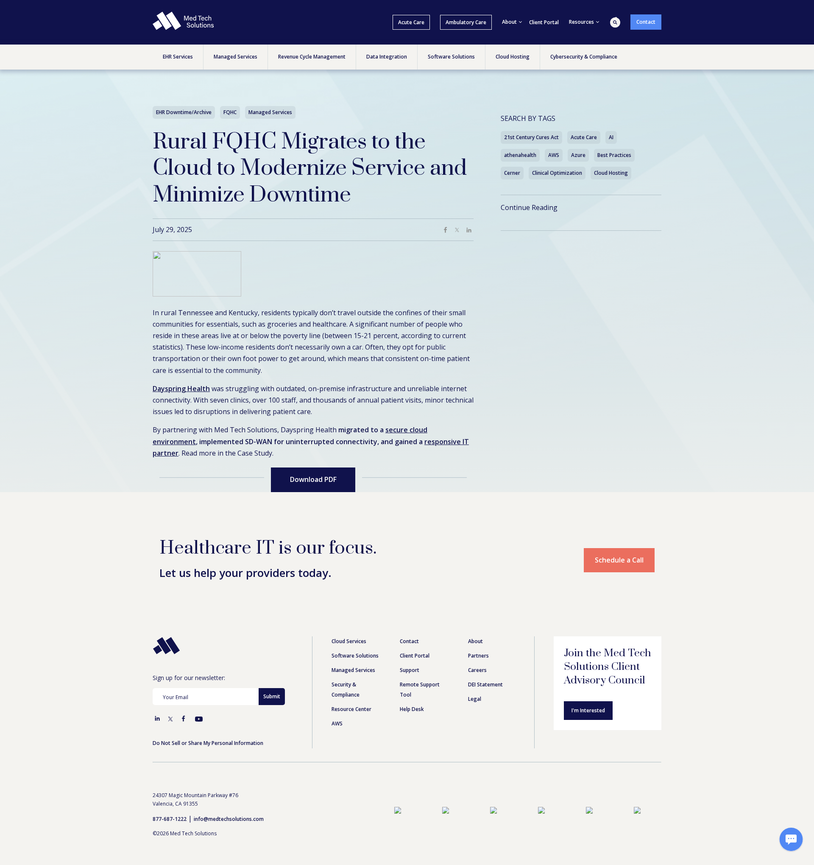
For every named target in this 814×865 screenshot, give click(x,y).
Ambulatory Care (466, 22)
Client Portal (544, 22)
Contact (645, 21)
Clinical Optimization (557, 172)
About (475, 641)
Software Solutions (355, 655)
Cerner (512, 172)
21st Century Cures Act (531, 137)
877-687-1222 (170, 819)
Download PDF (313, 479)
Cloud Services (349, 641)
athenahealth (520, 155)
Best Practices (614, 155)
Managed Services (353, 670)
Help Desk (412, 709)
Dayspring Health (181, 388)
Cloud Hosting (611, 172)
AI (611, 137)
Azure (578, 155)
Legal (474, 699)
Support (409, 670)
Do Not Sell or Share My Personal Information (208, 743)
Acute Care (411, 22)
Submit (271, 696)
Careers (477, 670)
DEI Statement (485, 684)
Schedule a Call (619, 560)
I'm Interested (588, 710)
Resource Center (351, 709)
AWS (553, 155)
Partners (478, 655)
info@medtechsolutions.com (229, 819)
